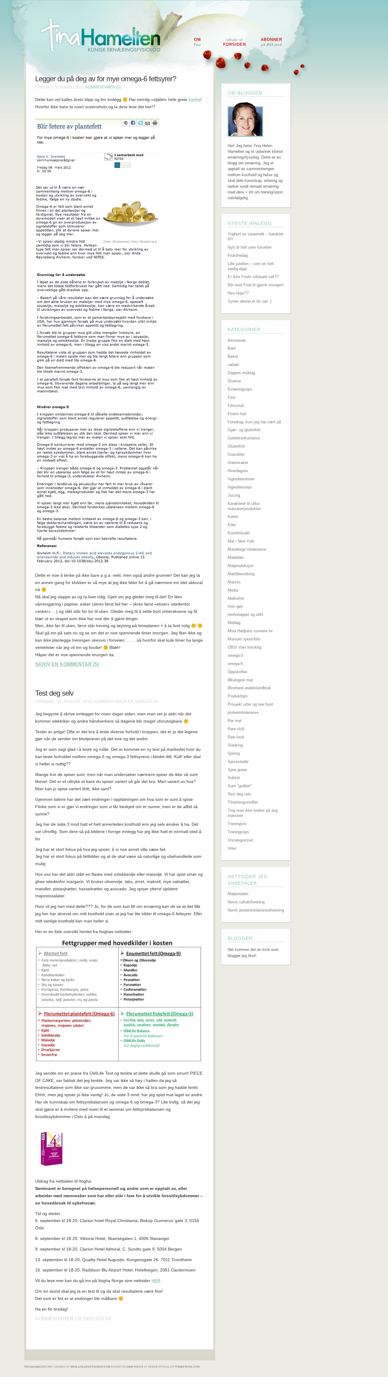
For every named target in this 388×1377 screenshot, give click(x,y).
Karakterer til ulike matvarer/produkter (244, 506)
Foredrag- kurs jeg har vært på (254, 422)
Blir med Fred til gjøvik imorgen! (256, 285)
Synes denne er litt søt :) (249, 301)
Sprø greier (237, 769)
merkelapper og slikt (245, 614)
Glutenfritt (236, 446)
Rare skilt (236, 729)
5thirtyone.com (187, 1367)
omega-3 (235, 655)
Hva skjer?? (238, 293)
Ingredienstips (240, 487)
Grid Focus (134, 1367)
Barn (232, 348)
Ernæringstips (240, 389)
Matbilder (236, 557)
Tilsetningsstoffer (243, 802)
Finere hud (237, 413)
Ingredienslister (241, 479)
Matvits (234, 582)
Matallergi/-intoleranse (247, 549)
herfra (195, 99)
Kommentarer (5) (103, 87)
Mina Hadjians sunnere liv (250, 631)
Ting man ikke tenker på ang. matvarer (253, 813)
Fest (232, 397)
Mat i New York (241, 541)
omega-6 (235, 663)
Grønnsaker (238, 462)
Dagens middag (241, 373)
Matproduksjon (240, 565)
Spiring (234, 753)
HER (156, 1280)
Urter (232, 848)
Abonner (271, 42)
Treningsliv (237, 823)
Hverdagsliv (238, 471)
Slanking (235, 745)
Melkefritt (236, 598)
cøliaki (233, 364)
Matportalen (238, 894)
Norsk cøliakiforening (246, 902)
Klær (232, 524)
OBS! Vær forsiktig (244, 647)
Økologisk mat (240, 680)
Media (233, 590)
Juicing (234, 495)
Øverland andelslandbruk (249, 688)
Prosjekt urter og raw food (250, 704)
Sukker (234, 777)
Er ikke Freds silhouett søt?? (253, 276)
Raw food (236, 737)
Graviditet (236, 454)
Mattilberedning (241, 574)
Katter (233, 516)
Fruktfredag (238, 255)
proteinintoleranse (243, 712)
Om (197, 42)
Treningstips (238, 832)
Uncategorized (240, 840)
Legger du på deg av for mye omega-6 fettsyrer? (105, 79)
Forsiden (234, 42)
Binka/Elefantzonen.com (90, 1367)
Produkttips (238, 696)
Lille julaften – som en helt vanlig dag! (251, 266)
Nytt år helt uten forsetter (250, 247)
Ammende (237, 340)
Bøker (233, 356)
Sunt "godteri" (240, 786)
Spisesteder (238, 761)
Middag (234, 622)
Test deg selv (54, 693)
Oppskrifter (237, 672)
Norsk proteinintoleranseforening (256, 910)
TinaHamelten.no (38, 1367)
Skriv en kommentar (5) (67, 664)
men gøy (235, 606)
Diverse (234, 381)
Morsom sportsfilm (244, 639)
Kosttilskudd (238, 533)
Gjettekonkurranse (244, 438)
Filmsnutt (236, 405)
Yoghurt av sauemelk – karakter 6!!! (255, 236)
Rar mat (235, 720)
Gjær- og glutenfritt (244, 430)
